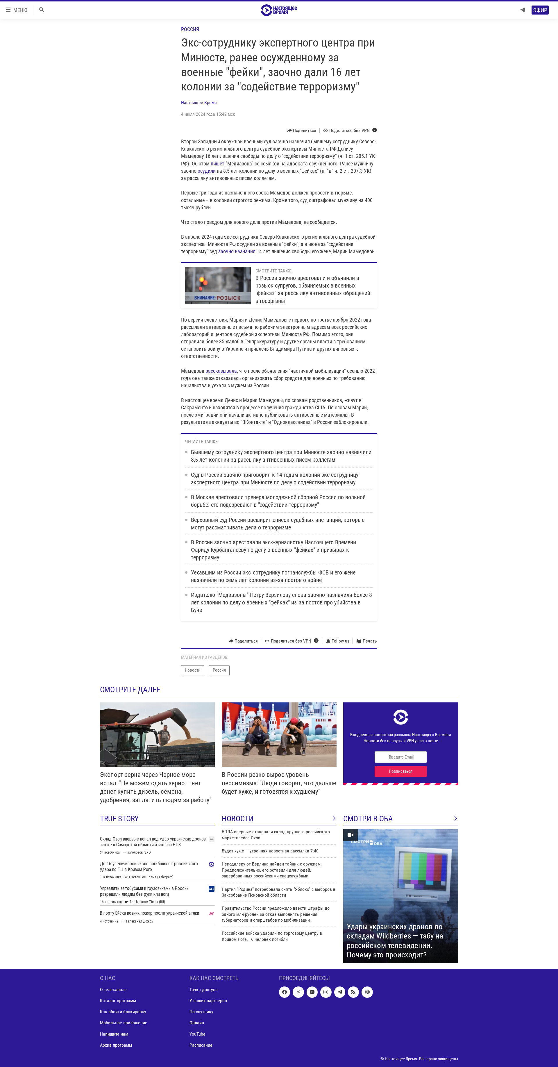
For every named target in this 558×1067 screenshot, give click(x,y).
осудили (207, 171)
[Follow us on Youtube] (312, 992)
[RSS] (353, 992)
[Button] (301, 130)
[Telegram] (523, 10)
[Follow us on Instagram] (325, 992)
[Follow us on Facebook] (284, 992)
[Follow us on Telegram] (339, 992)
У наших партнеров (208, 1000)
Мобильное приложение (123, 1022)
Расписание (200, 1045)
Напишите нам (114, 1033)
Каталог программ (118, 1000)
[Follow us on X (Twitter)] (298, 992)
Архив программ (116, 1045)
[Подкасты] (367, 992)
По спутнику (201, 1011)
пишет (217, 163)
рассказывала (221, 371)
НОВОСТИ (238, 818)
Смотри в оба (368, 818)
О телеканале (113, 989)
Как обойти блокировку (123, 1011)
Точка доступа (203, 989)
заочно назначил (236, 251)
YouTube (197, 1033)
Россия (190, 29)
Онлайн (196, 1022)
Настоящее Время (199, 102)
